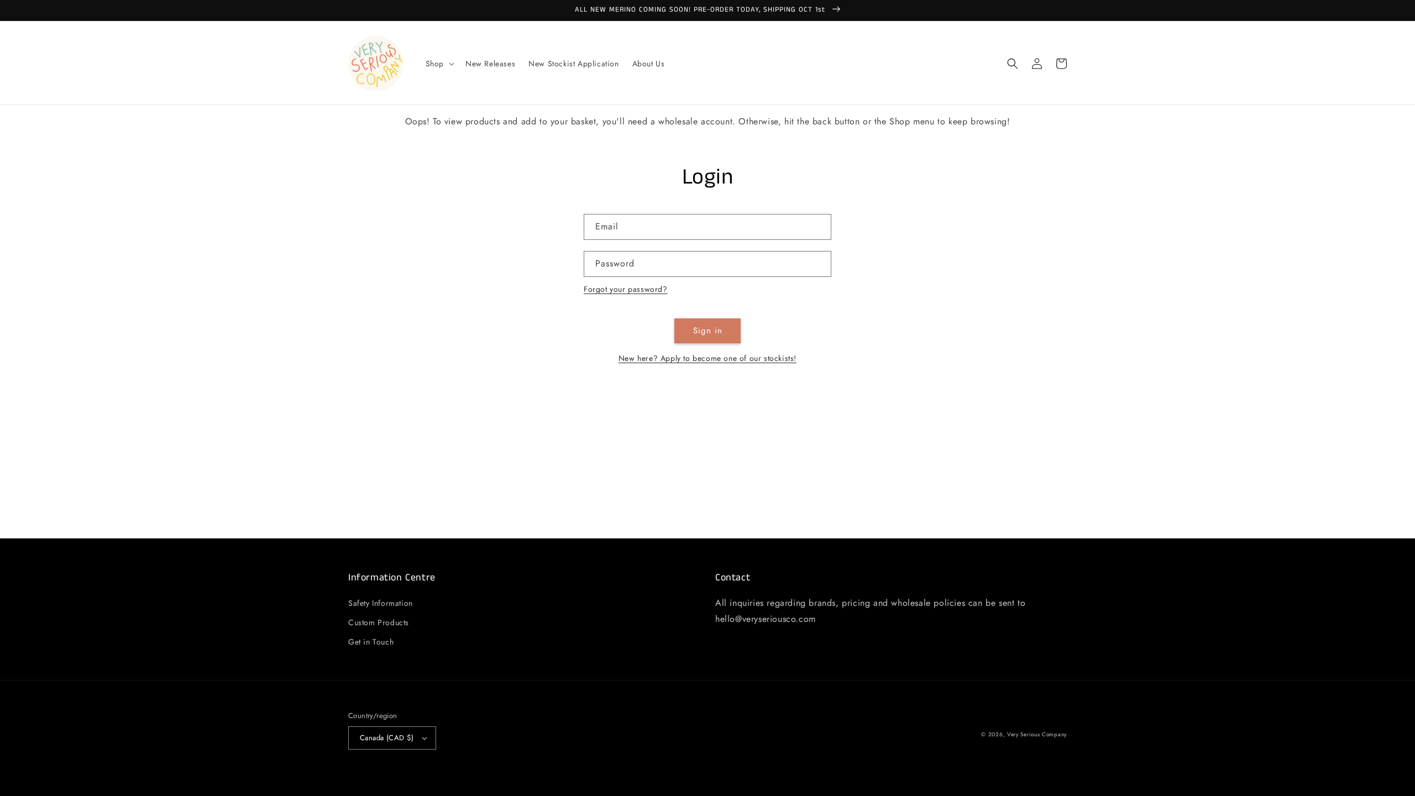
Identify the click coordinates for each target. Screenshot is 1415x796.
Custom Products (378, 622)
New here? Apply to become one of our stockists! (707, 358)
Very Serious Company (1037, 734)
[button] (439, 63)
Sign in (707, 330)
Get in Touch (371, 641)
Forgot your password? (626, 289)
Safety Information (380, 603)
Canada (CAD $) (387, 737)
